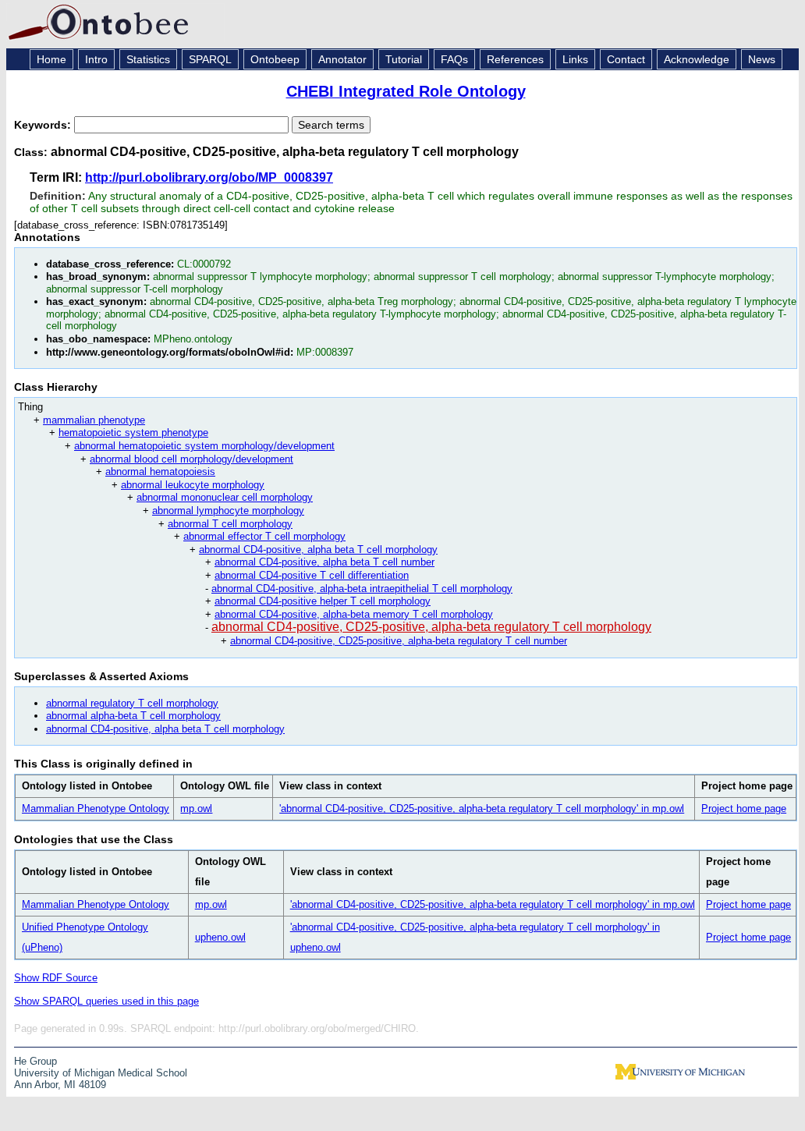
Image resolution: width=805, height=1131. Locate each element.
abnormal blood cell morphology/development (191, 459)
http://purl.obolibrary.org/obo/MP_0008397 (209, 177)
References (515, 59)
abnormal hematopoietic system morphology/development (204, 446)
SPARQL (210, 59)
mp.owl (196, 808)
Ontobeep (275, 59)
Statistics (148, 59)
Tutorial (403, 59)
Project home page (743, 808)
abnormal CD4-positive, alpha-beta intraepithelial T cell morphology (361, 588)
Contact (626, 59)
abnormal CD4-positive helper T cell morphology (323, 601)
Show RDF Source (56, 978)
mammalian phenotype (94, 420)
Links (575, 59)
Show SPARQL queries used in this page (106, 1001)
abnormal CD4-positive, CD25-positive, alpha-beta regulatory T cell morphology (431, 626)
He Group (35, 1061)
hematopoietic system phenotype (133, 432)
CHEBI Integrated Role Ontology (406, 91)
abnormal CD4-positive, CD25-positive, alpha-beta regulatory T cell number (398, 641)
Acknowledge (696, 59)
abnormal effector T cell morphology (264, 536)
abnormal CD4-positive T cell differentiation (312, 575)
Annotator (342, 59)
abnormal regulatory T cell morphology (132, 703)
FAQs (454, 59)
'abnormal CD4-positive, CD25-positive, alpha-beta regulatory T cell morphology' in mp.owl (481, 808)
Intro (96, 59)
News (761, 59)
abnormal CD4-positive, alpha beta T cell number (324, 562)
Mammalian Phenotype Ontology (95, 808)
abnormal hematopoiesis (160, 471)
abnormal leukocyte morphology (192, 485)
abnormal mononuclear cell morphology (225, 497)
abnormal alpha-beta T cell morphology (133, 716)
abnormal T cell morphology (230, 524)
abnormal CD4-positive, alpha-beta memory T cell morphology (354, 614)
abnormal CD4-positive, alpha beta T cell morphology (318, 549)
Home (51, 59)
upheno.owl (220, 937)
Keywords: (44, 125)
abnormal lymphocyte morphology (228, 510)
